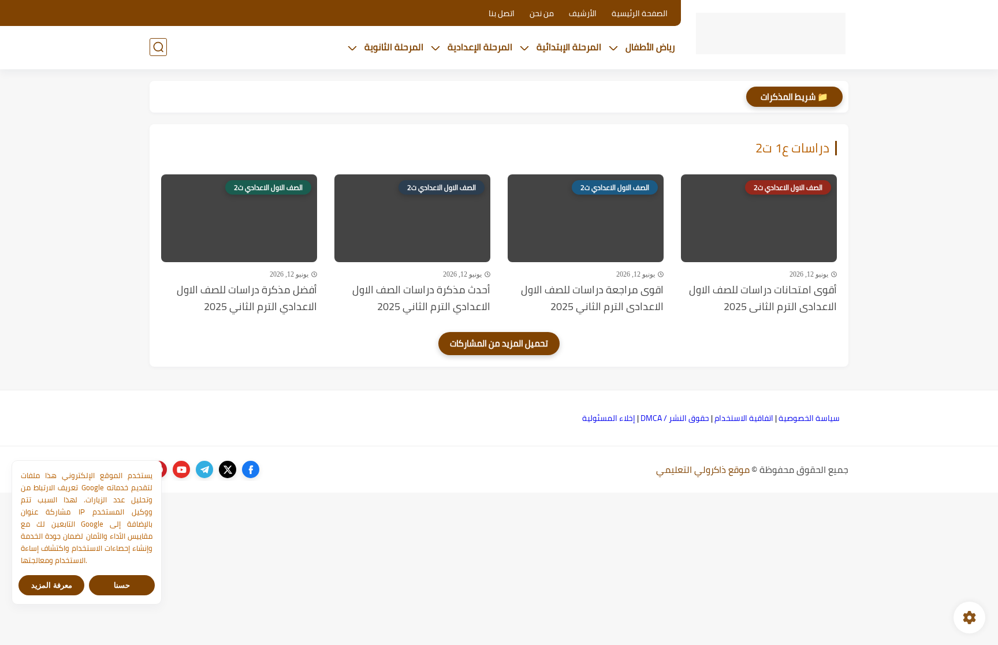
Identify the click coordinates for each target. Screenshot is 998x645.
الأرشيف (583, 13)
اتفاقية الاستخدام (743, 418)
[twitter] (227, 469)
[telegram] (204, 469)
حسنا (122, 585)
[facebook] (250, 469)
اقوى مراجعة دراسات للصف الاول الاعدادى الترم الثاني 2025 (592, 298)
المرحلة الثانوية (393, 46)
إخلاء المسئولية (608, 418)
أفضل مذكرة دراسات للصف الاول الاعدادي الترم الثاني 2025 (247, 298)
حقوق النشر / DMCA (674, 418)
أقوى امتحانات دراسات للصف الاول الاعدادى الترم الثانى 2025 (763, 298)
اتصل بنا (502, 13)
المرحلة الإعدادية (480, 46)
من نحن (542, 13)
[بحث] (158, 47)
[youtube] (181, 469)
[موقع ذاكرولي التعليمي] (771, 34)
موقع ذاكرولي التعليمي (703, 469)
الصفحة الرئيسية (640, 13)
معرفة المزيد (51, 585)
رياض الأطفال (650, 46)
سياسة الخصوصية (809, 418)
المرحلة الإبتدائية (569, 46)
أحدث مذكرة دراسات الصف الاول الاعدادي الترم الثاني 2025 (421, 298)
